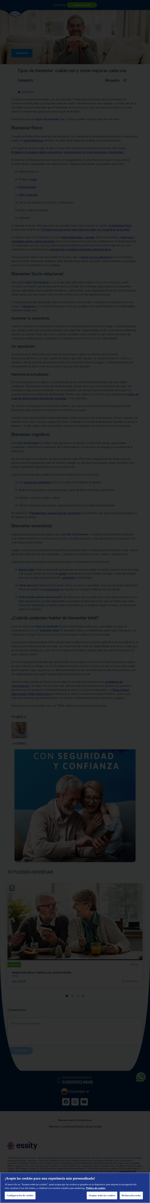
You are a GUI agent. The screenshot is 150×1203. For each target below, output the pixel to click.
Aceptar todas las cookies (102, 1195)
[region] (75, 1188)
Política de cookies (95, 1188)
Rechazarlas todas (131, 1195)
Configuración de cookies (20, 1195)
